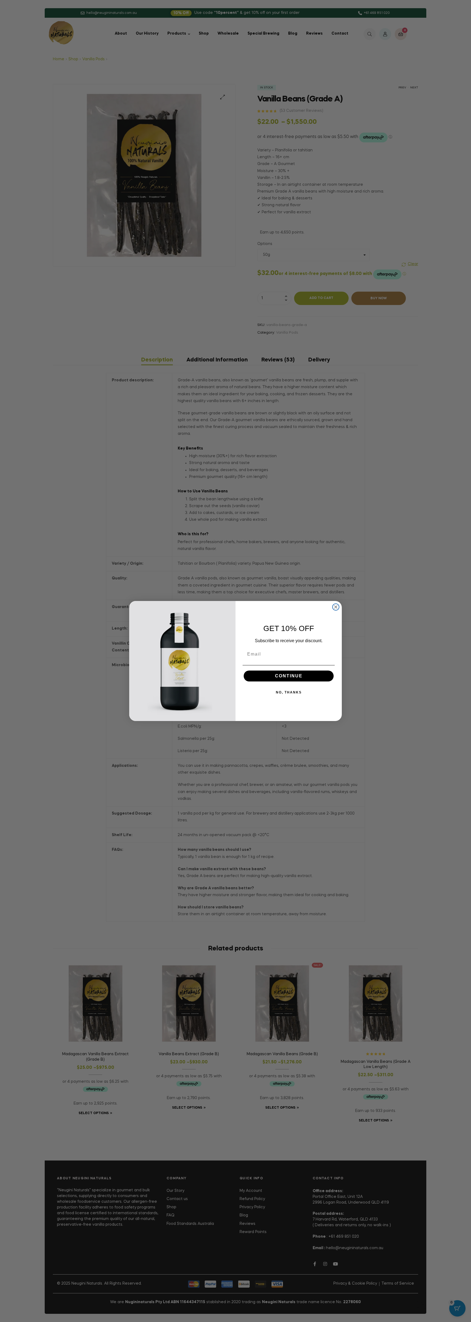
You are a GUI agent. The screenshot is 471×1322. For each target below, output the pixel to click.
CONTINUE (289, 676)
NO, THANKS (289, 692)
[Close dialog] (336, 607)
